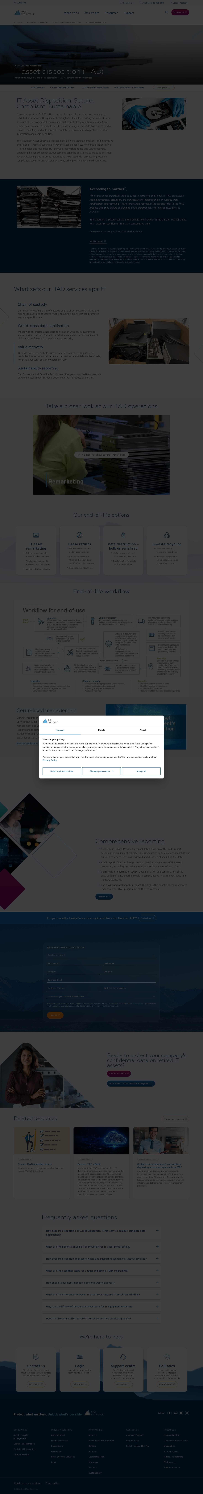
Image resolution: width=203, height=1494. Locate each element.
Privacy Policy (50, 760)
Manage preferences (100, 771)
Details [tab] (101, 730)
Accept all (141, 771)
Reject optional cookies (61, 771)
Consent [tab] (60, 730)
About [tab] (143, 730)
